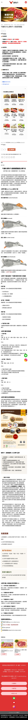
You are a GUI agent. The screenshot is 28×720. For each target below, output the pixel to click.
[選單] (2, 2)
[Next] (27, 648)
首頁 (2, 24)
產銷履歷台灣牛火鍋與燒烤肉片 (11, 561)
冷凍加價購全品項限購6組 (8, 91)
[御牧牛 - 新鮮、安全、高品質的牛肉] (14, 2)
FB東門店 (14, 688)
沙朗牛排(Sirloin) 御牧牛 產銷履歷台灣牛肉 (21, 650)
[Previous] (1, 648)
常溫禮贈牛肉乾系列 (7, 544)
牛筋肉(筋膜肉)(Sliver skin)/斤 (7, 650)
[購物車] (26, 2)
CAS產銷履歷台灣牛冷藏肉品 (10, 563)
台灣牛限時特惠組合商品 (8, 542)
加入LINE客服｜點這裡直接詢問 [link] (10, 624)
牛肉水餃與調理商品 (8, 566)
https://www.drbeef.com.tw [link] (14, 622)
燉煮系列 (6, 556)
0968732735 (14, 669)
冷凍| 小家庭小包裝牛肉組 (19, 24)
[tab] (14, 162)
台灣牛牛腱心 (9, 272)
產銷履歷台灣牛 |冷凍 (8, 24)
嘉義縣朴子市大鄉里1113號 (10, 676)
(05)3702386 (22, 671)
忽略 (14, 718)
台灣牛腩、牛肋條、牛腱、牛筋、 (11, 553)
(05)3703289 (10, 671)
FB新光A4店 (14, 693)
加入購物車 (11, 149)
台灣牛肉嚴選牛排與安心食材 (10, 558)
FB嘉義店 (14, 683)
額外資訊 (2, 165)
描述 (2, 162)
